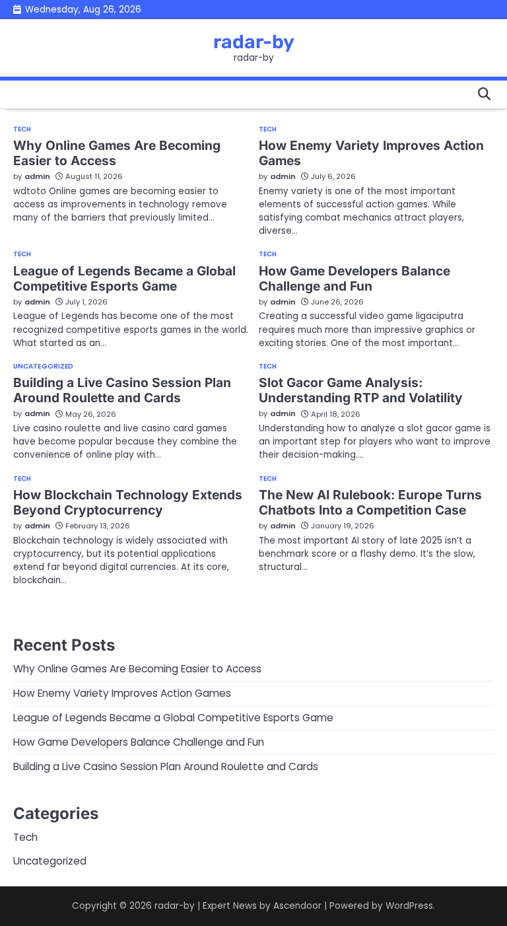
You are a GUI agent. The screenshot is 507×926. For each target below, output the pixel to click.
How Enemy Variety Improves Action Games (371, 152)
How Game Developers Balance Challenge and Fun (354, 278)
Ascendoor (297, 906)
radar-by (253, 41)
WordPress (409, 906)
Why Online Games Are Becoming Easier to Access (116, 152)
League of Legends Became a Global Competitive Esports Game (124, 278)
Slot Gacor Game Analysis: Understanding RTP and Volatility (361, 390)
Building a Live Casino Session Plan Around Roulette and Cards (122, 390)
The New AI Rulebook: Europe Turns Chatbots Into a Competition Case (370, 502)
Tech (22, 129)
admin (37, 176)
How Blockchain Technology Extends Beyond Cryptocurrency (127, 502)
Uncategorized (43, 366)
